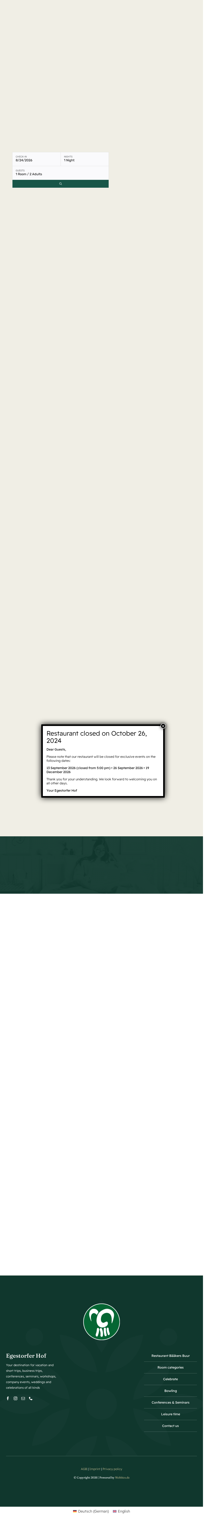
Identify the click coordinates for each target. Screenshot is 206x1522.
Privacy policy (112, 1469)
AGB (84, 1469)
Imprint (94, 1469)
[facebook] (8, 1398)
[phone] (31, 1398)
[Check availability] (60, 184)
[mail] (23, 1398)
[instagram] (15, 1398)
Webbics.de (122, 1477)
